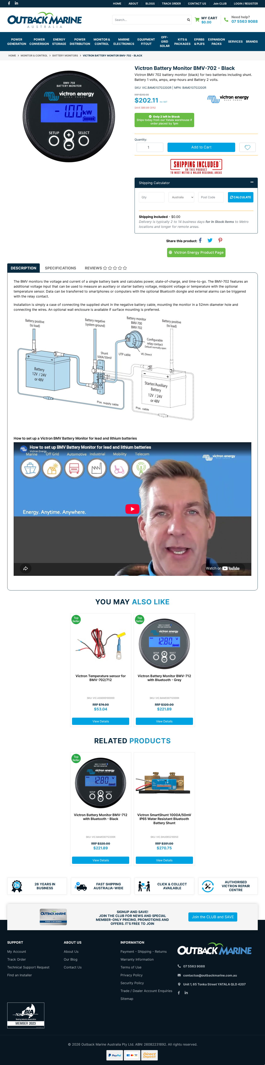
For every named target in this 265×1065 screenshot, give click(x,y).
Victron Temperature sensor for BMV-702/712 (101, 678)
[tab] (23, 268)
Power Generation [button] (16, 41)
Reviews (94, 268)
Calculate (242, 197)
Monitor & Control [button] (102, 41)
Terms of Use (130, 967)
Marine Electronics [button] (123, 41)
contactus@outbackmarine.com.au (210, 975)
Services (235, 41)
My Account (16, 951)
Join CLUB (220, 3)
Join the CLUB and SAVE (213, 917)
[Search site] (189, 19)
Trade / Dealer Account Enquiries (146, 991)
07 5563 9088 (244, 21)
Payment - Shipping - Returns (143, 951)
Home (117, 3)
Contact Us (197, 3)
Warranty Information (137, 959)
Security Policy (132, 983)
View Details (101, 721)
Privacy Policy (131, 975)
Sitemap (126, 999)
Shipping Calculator (154, 183)
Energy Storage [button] (59, 41)
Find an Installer (19, 975)
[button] (247, 147)
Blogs (150, 3)
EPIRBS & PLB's (199, 41)
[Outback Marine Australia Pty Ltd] (44, 19)
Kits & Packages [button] (182, 41)
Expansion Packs (216, 41)
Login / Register (246, 3)
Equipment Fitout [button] (146, 41)
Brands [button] (252, 41)
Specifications (60, 268)
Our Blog (70, 959)
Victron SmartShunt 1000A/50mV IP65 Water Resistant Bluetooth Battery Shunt (164, 819)
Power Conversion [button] (39, 41)
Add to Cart (201, 147)
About (133, 3)
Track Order (171, 3)
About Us (71, 951)
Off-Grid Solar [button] (165, 41)
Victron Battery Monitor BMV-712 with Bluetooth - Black (100, 817)
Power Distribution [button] (80, 41)
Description (23, 268)
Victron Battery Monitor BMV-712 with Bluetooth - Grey (164, 678)
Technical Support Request (28, 967)
